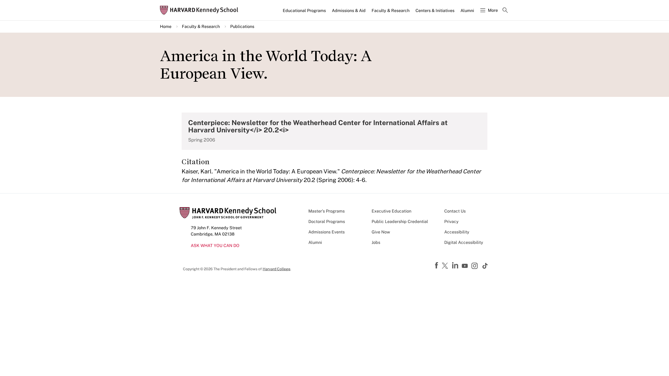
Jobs (376, 242)
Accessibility (456, 232)
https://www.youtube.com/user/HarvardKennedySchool (465, 266)
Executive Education (391, 211)
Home (165, 26)
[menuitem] (304, 13)
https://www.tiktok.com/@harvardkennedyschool (485, 265)
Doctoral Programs (326, 221)
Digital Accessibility (463, 242)
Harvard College (276, 269)
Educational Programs (304, 10)
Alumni (467, 10)
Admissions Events (326, 232)
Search (505, 10)
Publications (242, 26)
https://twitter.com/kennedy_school (446, 266)
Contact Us (455, 211)
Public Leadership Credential (400, 221)
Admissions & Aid (349, 10)
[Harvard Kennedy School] (200, 10)
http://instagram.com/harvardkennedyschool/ (475, 266)
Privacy (451, 221)
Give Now (381, 232)
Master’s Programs (326, 211)
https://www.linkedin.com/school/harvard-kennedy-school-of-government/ (456, 266)
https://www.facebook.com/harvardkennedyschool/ (437, 266)
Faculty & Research (391, 10)
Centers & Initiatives (435, 10)
